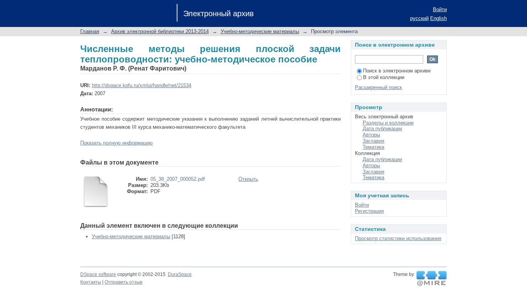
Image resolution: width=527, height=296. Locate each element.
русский (419, 18)
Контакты (90, 282)
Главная (89, 31)
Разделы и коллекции (388, 123)
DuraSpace (180, 274)
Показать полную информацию (116, 143)
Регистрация (369, 211)
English (438, 18)
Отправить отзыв (123, 282)
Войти (440, 9)
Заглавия (373, 141)
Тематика (373, 147)
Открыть (248, 179)
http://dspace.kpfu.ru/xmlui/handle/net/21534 (141, 85)
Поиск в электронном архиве (397, 71)
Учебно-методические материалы (260, 31)
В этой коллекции (383, 77)
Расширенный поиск (378, 87)
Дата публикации (382, 128)
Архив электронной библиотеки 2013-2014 (160, 31)
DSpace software (98, 274)
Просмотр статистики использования (398, 238)
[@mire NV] (431, 278)
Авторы (371, 135)
